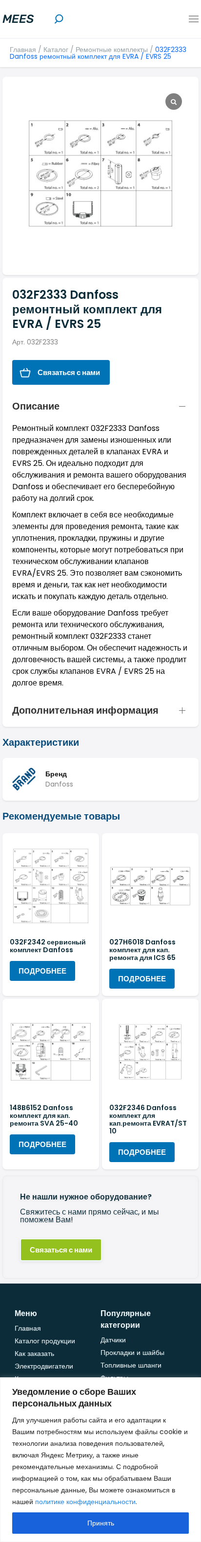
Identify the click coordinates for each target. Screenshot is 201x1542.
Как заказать (34, 1353)
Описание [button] (36, 406)
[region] (100, 1459)
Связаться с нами (69, 372)
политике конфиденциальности (85, 1502)
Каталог (55, 49)
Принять (100, 1523)
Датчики (113, 1340)
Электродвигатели (44, 1366)
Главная (23, 49)
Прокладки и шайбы (132, 1352)
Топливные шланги (130, 1365)
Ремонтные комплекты (112, 49)
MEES (18, 19)
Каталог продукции (45, 1341)
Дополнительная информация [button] (85, 710)
